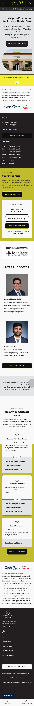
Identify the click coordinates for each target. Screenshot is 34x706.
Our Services (6, 641)
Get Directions (17, 135)
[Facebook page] (3, 631)
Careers (23, 682)
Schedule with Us (17, 44)
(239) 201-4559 (13, 129)
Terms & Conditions (15, 682)
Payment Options (17, 226)
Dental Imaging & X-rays (13, 469)
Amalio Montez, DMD (12, 299)
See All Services (17, 552)
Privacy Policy (6, 682)
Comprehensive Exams (13, 465)
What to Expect (12, 194)
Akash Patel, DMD (11, 346)
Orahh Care (28, 682)
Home (4, 637)
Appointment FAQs (17, 219)
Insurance (5, 660)
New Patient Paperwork (17, 211)
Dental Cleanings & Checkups (15, 461)
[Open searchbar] (30, 3)
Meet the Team (17, 365)
